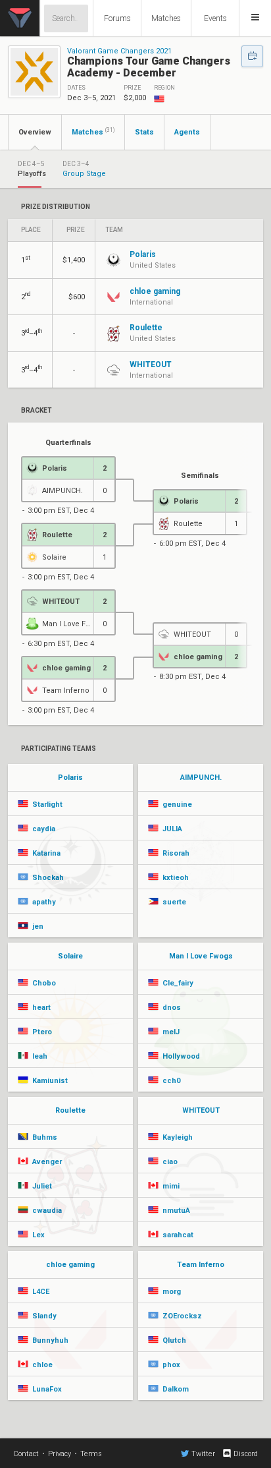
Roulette (70, 1110)
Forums (117, 18)
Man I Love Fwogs (201, 956)
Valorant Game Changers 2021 (119, 51)
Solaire (70, 956)
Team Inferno (200, 1264)
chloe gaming (70, 1264)
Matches (166, 18)
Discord (246, 1454)
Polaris (70, 777)
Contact (26, 1453)
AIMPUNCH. (201, 777)
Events (215, 18)
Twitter (203, 1454)
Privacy (59, 1453)
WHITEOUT (201, 1110)
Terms (91, 1453)
